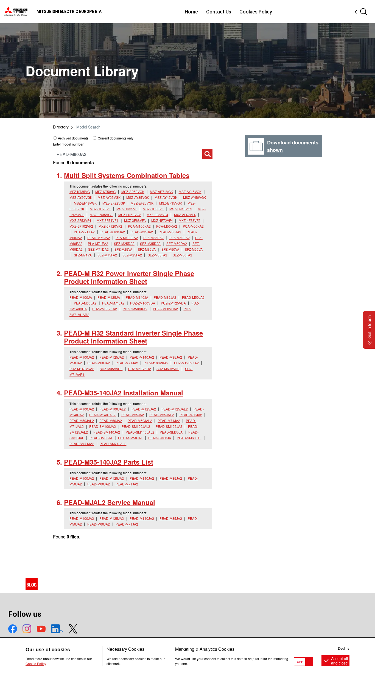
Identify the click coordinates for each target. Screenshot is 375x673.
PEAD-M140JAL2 (102, 414)
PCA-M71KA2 (84, 232)
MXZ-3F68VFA (135, 220)
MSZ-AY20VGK (80, 197)
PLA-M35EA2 (153, 237)
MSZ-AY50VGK (194, 197)
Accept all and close (339, 661)
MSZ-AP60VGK (132, 191)
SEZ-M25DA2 (124, 243)
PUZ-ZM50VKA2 (135, 308)
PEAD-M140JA (137, 297)
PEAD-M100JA (80, 297)
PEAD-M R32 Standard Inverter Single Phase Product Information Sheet (133, 336)
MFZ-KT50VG (105, 191)
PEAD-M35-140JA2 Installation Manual (123, 392)
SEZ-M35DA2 (150, 243)
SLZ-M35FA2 (157, 255)
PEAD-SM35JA (171, 432)
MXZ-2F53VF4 (80, 220)
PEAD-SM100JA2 (102, 426)
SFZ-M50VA (170, 249)
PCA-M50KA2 (166, 226)
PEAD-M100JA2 (112, 232)
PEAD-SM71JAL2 (113, 443)
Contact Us (218, 12)
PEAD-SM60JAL (189, 437)
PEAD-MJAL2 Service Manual (109, 502)
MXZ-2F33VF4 (157, 214)
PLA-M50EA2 (179, 237)
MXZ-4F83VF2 (189, 220)
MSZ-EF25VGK (142, 203)
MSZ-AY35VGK (137, 197)
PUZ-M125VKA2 (186, 363)
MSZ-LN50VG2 (129, 214)
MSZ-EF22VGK (113, 203)
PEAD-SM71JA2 (81, 443)
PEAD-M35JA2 (141, 232)
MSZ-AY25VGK (109, 197)
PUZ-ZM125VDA (173, 303)
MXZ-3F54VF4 (107, 220)
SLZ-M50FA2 (182, 255)
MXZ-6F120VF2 (110, 226)
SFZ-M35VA (147, 249)
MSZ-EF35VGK (170, 203)
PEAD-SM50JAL (130, 437)
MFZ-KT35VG (79, 191)
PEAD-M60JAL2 (140, 420)
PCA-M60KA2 (193, 226)
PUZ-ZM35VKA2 (104, 308)
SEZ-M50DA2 (176, 243)
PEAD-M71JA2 (98, 237)
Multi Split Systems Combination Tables (126, 175)
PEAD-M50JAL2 (81, 420)
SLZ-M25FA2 (132, 255)
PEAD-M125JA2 (111, 357)
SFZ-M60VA (194, 249)
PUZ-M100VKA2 (156, 363)
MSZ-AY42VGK (166, 197)
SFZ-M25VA (123, 249)
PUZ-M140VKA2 (81, 368)
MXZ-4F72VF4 (162, 220)
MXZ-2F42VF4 (185, 214)
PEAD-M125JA (108, 297)
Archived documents (73, 138)
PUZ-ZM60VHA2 (165, 308)
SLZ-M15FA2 (107, 255)
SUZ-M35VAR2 (111, 368)
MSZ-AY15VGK (190, 191)
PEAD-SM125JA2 (169, 426)
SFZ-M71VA (83, 255)
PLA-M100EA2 (127, 237)
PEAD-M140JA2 (142, 357)
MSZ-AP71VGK (161, 191)
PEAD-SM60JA (159, 437)
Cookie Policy (36, 663)
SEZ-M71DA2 (98, 249)
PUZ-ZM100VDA (142, 303)
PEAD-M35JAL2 (161, 414)
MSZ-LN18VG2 (180, 208)
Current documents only (115, 138)
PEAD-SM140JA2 (106, 432)
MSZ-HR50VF (153, 208)
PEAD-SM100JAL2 (136, 426)
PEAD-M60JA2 (85, 303)
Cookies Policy (255, 12)
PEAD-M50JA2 (170, 232)
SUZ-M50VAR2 (139, 368)
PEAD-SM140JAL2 (140, 432)
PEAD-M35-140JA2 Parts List (108, 462)
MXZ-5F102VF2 (81, 226)
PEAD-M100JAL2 (112, 409)
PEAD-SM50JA (100, 437)
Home (191, 12)
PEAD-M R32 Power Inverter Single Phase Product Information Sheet (129, 277)
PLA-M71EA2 (98, 243)
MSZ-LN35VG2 (101, 214)
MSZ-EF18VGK (85, 203)
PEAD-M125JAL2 (174, 409)
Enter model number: (68, 144)
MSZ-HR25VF (100, 208)
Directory (61, 127)
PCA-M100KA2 (139, 226)
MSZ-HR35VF (126, 208)
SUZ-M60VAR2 (167, 368)
